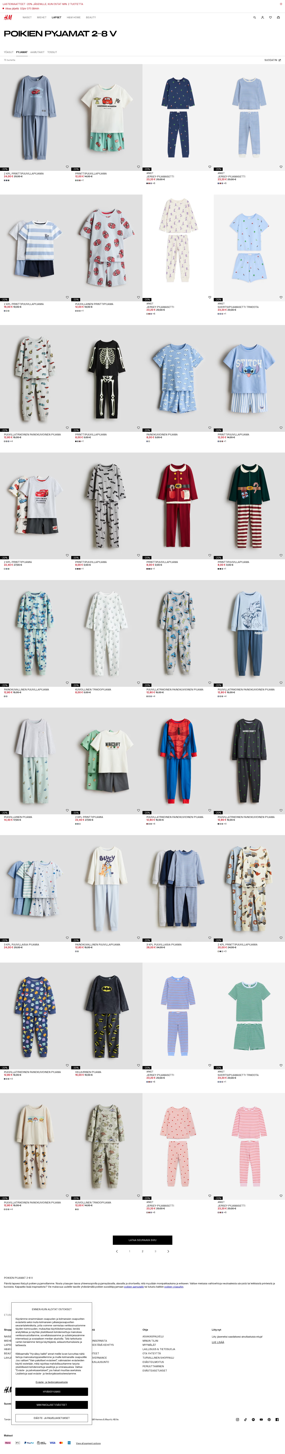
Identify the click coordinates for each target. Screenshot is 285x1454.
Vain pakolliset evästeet (51, 1405)
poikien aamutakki (134, 1286)
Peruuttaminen (153, 1366)
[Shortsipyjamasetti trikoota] (249, 248)
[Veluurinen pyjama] (106, 1016)
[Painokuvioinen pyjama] (178, 378)
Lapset (57, 17)
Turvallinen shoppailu (158, 1357)
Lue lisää (218, 1342)
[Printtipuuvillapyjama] (106, 117)
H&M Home (74, 17)
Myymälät (149, 1344)
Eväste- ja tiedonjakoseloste (52, 1382)
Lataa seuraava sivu (142, 1240)
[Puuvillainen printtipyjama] (106, 248)
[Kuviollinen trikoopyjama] (106, 633)
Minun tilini (150, 1340)
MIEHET (42, 17)
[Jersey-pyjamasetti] (178, 117)
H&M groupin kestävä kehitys (93, 1344)
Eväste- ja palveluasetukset (52, 1418)
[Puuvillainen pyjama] (35, 761)
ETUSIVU (9, 1314)
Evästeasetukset (154, 1370)
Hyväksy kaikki (51, 1391)
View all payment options (88, 1443)
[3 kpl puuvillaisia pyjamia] (35, 888)
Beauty (91, 17)
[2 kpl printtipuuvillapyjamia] (35, 117)
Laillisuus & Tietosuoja (158, 1349)
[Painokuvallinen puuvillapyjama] (35, 633)
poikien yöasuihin (173, 1286)
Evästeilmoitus (153, 1362)
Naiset (27, 17)
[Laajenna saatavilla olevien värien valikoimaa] (7, 180)
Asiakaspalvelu (153, 1336)
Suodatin (271, 60)
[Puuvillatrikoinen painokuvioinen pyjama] (35, 378)
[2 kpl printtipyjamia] (35, 506)
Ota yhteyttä (151, 1353)
